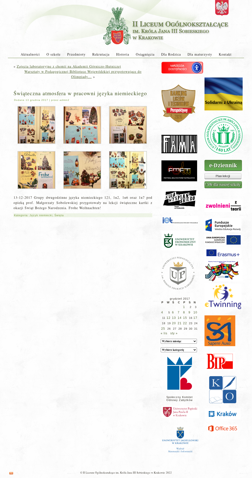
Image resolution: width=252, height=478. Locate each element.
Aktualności (30, 54)
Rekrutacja (101, 54)
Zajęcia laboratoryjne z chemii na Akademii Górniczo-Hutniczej (69, 66)
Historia (122, 54)
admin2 (64, 100)
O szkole (54, 54)
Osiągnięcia (145, 54)
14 (180, 318)
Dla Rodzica (171, 54)
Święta (59, 215)
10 (195, 312)
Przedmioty (76, 54)
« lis (164, 333)
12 (169, 318)
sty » (174, 333)
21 (180, 323)
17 (195, 318)
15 (185, 318)
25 (163, 328)
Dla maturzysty (200, 54)
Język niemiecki (41, 215)
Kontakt (225, 54)
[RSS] (11, 473)
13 (174, 318)
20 (174, 323)
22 (185, 323)
